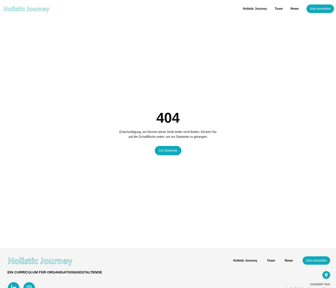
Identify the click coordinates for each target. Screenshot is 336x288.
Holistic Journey (255, 8)
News (294, 8)
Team (279, 8)
